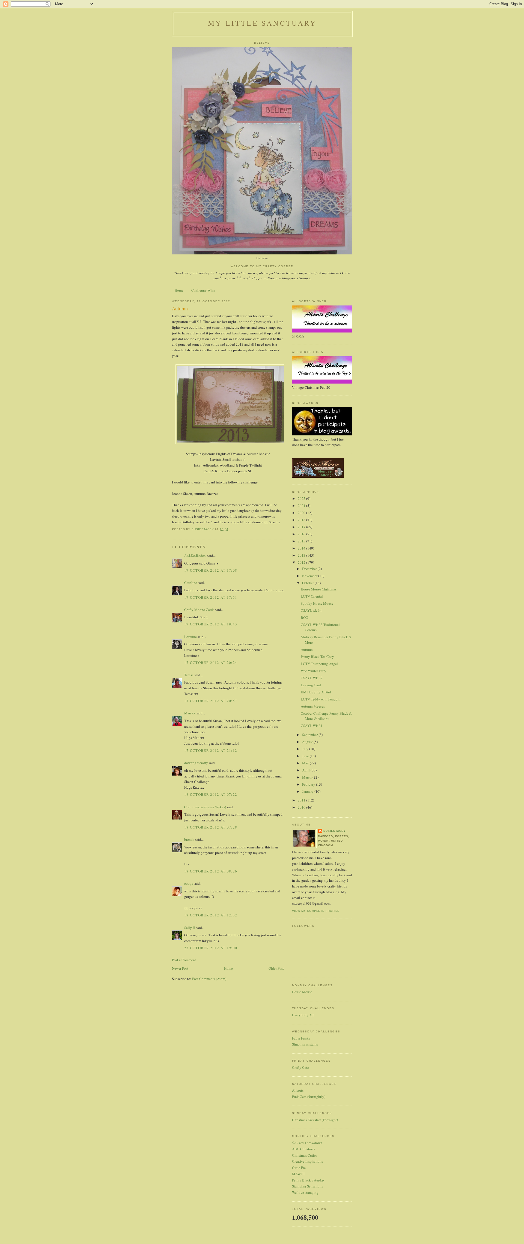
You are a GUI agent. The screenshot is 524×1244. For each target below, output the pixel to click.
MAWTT (298, 1173)
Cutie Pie (299, 1167)
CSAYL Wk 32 (312, 677)
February (309, 784)
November (310, 575)
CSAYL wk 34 (311, 610)
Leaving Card (311, 684)
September (310, 734)
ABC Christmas (303, 1149)
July (305, 748)
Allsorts (297, 1090)
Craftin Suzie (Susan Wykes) (205, 806)
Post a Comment (184, 959)
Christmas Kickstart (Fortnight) (315, 1119)
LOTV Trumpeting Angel (319, 663)
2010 (302, 807)
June (306, 755)
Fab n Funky (301, 1038)
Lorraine (190, 636)
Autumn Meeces (313, 706)
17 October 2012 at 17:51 (210, 597)
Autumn (307, 649)
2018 (302, 519)
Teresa (188, 674)
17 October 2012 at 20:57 (210, 700)
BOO (304, 617)
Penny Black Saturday (308, 1180)
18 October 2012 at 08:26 (210, 871)
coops (188, 883)
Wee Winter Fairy (313, 670)
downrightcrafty (196, 762)
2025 (302, 498)
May (306, 763)
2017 (302, 526)
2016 (302, 534)
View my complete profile (316, 910)
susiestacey (334, 830)
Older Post (276, 968)
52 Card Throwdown (307, 1142)
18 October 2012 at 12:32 (210, 915)
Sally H (189, 927)
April (306, 770)
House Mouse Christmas (319, 589)
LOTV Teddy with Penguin (321, 699)
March (307, 777)
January (308, 791)
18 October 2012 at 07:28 (210, 827)
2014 (302, 548)
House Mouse (302, 991)
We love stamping (305, 1192)
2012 (302, 562)
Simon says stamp (305, 1044)
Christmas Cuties (304, 1155)
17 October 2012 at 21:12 (210, 750)
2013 (302, 555)
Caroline (190, 582)
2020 (302, 512)
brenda (189, 839)
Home (179, 290)
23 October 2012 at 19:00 (210, 947)
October (308, 582)
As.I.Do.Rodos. (195, 555)
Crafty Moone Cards (199, 609)
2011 (302, 800)
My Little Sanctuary (262, 23)
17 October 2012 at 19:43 (210, 624)
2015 (302, 541)
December (310, 568)
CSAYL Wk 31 (312, 725)
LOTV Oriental (312, 596)
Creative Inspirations (307, 1161)
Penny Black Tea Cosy (317, 656)
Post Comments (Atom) (209, 978)
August (308, 741)
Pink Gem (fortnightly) (308, 1096)
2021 (302, 505)
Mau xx (190, 713)
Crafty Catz (300, 1067)
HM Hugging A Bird (316, 692)
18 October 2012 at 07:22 (210, 794)
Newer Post (180, 968)
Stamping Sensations (307, 1186)
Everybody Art (303, 1015)
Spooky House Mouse (317, 603)
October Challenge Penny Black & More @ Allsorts (326, 716)
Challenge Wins (203, 290)
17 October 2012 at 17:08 (210, 570)
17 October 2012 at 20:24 (210, 662)
